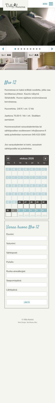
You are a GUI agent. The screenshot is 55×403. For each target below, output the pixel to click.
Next (52, 49)
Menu (45, 3)
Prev (3, 49)
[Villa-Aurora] (15, 5)
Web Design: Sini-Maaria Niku (27, 322)
